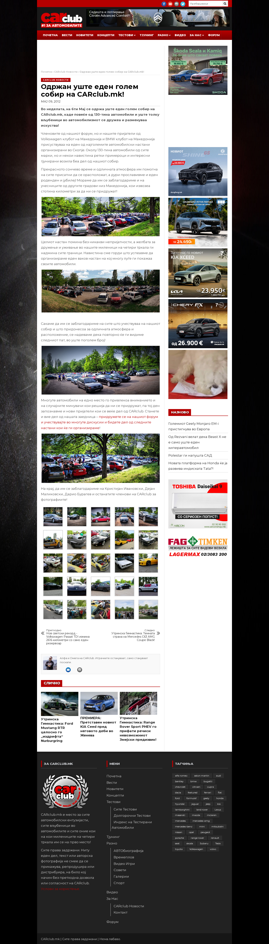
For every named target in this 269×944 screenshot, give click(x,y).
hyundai (180, 803)
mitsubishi (217, 826)
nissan (178, 832)
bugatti (208, 781)
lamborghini (182, 809)
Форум (214, 35)
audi (218, 775)
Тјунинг (147, 35)
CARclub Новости (66, 71)
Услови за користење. (60, 889)
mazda (196, 815)
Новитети (84, 35)
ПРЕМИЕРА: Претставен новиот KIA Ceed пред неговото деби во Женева (98, 726)
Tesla (218, 843)
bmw (193, 781)
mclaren (211, 815)
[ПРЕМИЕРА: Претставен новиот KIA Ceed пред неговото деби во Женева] (99, 703)
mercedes (180, 820)
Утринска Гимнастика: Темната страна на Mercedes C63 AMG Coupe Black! (133, 635)
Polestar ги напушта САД (190, 455)
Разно (163, 35)
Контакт (120, 912)
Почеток (46, 71)
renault (215, 837)
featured (192, 792)
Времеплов (124, 857)
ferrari (207, 792)
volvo (213, 849)
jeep (208, 803)
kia (219, 803)
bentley (179, 781)
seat (177, 843)
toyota (179, 849)
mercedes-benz (183, 826)
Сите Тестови (125, 809)
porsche (179, 837)
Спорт (119, 883)
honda (220, 798)
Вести (67, 35)
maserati (180, 815)
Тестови (125, 35)
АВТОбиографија (129, 851)
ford (177, 798)
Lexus (218, 809)
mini (202, 826)
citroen (196, 786)
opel (191, 832)
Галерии (121, 876)
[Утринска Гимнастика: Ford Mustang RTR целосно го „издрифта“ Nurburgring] (59, 704)
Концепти (105, 35)
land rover (202, 809)
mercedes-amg (201, 820)
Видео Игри (124, 864)
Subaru (204, 843)
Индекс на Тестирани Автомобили (132, 825)
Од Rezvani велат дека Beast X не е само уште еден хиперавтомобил (197, 442)
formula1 (191, 798)
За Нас (195, 35)
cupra (210, 786)
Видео (180, 35)
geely (206, 798)
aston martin (201, 775)
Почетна (50, 35)
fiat (220, 792)
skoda (189, 843)
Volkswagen (196, 849)
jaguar (195, 803)
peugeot (205, 832)
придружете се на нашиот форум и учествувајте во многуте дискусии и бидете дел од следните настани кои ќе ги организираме (99, 422)
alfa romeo (181, 775)
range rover (197, 837)
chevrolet (180, 786)
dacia (178, 792)
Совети (120, 870)
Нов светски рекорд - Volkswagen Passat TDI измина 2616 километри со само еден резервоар (68, 637)
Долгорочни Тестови (132, 816)
